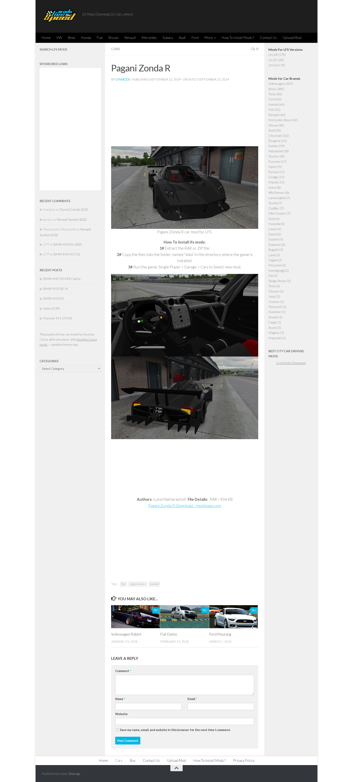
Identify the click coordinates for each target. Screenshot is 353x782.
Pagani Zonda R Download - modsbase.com (184, 505)
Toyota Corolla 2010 (74, 209)
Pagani (272, 260)
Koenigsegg (276, 270)
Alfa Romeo (276, 192)
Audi (182, 37)
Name (120, 699)
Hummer (274, 312)
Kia (270, 275)
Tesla (271, 286)
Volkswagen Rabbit (126, 634)
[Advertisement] (184, 115)
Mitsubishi (275, 151)
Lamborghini (276, 198)
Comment (123, 671)
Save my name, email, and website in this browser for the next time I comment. (175, 730)
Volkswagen (276, 83)
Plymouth (275, 307)
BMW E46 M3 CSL (67, 254)
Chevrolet (275, 135)
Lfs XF (272, 60)
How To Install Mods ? (238, 37)
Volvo (272, 187)
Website (121, 714)
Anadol (273, 317)
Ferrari (273, 172)
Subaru (168, 37)
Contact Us (268, 37)
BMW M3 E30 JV (55, 288)
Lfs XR (272, 54)
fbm (123, 584)
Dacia (272, 234)
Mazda (273, 182)
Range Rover (277, 281)
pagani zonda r (138, 584)
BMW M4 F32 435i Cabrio (61, 278)
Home (46, 37)
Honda (86, 37)
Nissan (113, 37)
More (208, 37)
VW (59, 37)
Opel (271, 166)
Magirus (273, 333)
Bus (132, 760)
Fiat (100, 37)
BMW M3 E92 (53, 298)
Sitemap (74, 773)
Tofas (272, 94)
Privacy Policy (244, 760)
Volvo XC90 (51, 308)
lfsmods (123, 79)
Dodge (273, 177)
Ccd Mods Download (291, 363)
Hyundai (274, 224)
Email (192, 699)
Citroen (273, 291)
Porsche (274, 161)
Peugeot (274, 141)
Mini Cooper (277, 213)
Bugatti (273, 249)
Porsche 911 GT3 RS (57, 318)
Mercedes (149, 37)
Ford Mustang (220, 634)
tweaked (154, 584)
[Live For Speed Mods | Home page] (60, 16)
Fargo (272, 322)
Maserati (274, 338)
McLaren (274, 265)
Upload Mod (292, 37)
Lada (271, 255)
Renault (130, 37)
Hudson (273, 301)
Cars (115, 49)
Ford (195, 37)
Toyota (273, 156)
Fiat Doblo (168, 634)
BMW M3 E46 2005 (68, 244)
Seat (271, 218)
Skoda (272, 203)
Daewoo (274, 244)
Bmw (71, 37)
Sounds (273, 239)
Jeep (272, 296)
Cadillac (273, 208)
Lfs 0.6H (274, 65)
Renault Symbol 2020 (72, 219)
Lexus (272, 229)
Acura (272, 327)
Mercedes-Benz (279, 120)
